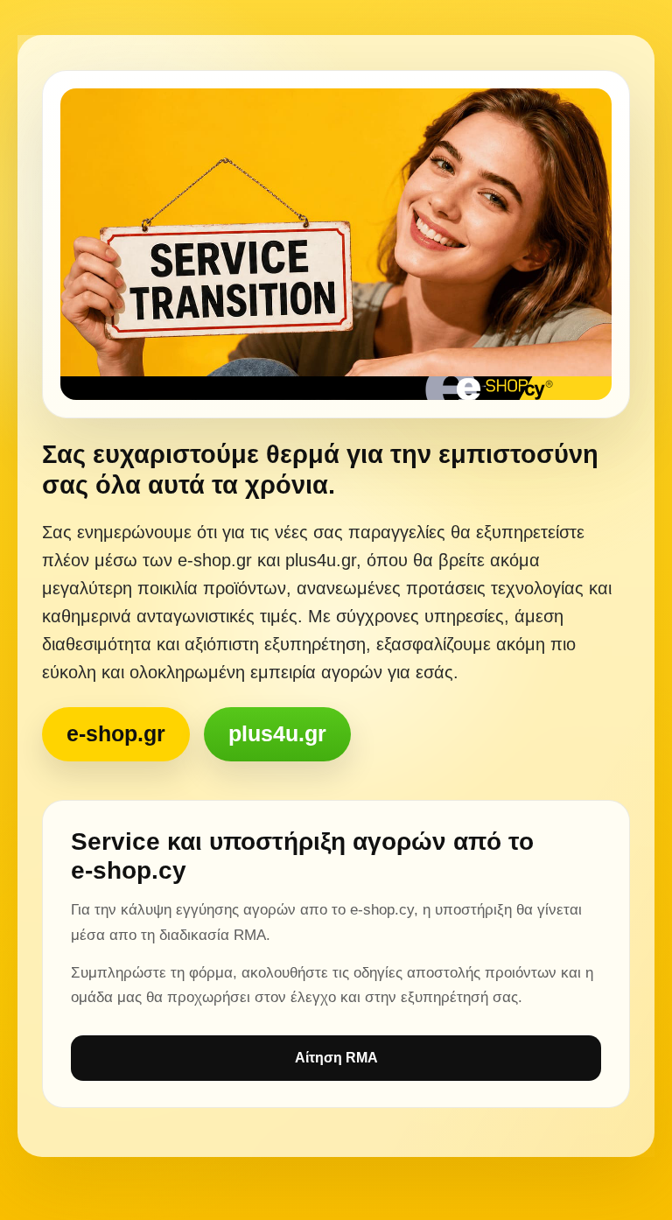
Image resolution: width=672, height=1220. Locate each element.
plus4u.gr (277, 733)
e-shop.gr (115, 733)
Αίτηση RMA (336, 1057)
